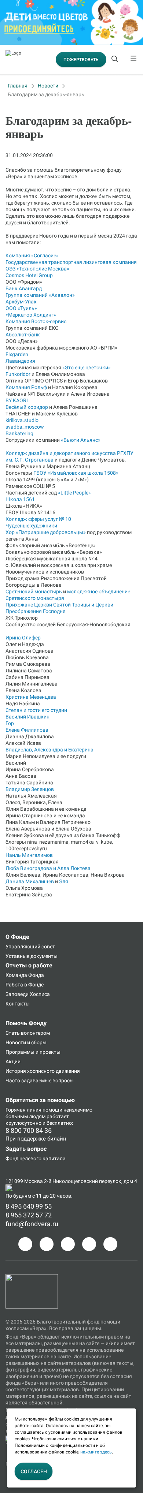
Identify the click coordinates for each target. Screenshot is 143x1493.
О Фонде (17, 936)
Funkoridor (18, 374)
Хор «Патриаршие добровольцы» (46, 532)
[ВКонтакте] (68, 1244)
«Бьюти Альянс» (80, 440)
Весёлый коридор (27, 407)
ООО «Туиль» (21, 308)
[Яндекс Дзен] (89, 1244)
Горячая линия (23, 1110)
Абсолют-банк (23, 334)
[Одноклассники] (47, 1244)
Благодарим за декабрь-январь (46, 94)
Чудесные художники (31, 526)
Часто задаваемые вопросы (40, 1080)
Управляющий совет (30, 946)
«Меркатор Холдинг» (31, 315)
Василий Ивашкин (28, 717)
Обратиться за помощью (40, 1100)
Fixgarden (17, 354)
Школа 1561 (20, 499)
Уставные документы (32, 956)
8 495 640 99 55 (29, 1206)
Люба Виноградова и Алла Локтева (48, 868)
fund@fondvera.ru (32, 1224)
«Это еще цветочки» (86, 367)
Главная (17, 86)
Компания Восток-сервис (36, 321)
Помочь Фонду (26, 1023)
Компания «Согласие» (32, 255)
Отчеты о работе (29, 965)
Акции (13, 1061)
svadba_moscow (25, 427)
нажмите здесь (96, 1452)
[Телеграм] (25, 1244)
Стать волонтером (28, 1033)
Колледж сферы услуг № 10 (38, 519)
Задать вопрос (26, 1148)
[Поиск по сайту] (115, 59)
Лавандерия (20, 361)
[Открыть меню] (134, 59)
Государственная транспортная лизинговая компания (71, 262)
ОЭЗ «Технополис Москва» (37, 269)
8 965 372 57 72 (29, 1215)
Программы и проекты (33, 1052)
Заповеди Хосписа (28, 994)
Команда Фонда (25, 975)
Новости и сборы (26, 1042)
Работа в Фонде (25, 985)
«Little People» (74, 493)
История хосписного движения (43, 1071)
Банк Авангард (24, 288)
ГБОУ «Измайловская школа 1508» (75, 473)
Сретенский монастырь (34, 591)
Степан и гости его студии (36, 710)
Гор (10, 723)
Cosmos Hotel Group (29, 275)
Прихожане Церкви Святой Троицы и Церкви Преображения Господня (59, 608)
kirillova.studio (22, 420)
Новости (48, 86)
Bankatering (19, 433)
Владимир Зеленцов (30, 789)
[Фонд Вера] (32, 1277)
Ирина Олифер (23, 638)
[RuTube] (110, 1244)
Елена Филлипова (27, 730)
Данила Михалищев (30, 881)
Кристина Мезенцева (31, 697)
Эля (63, 881)
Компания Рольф (26, 387)
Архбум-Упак (21, 302)
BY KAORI (17, 400)
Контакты (18, 1004)
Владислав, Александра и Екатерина (50, 750)
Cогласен (34, 1471)
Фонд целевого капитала (36, 1158)
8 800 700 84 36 (29, 1130)
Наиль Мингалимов (29, 855)
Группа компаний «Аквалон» (40, 295)
